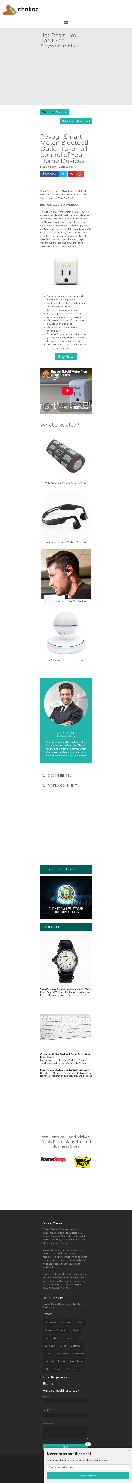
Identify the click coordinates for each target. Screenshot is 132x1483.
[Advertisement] (86, 75)
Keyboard (78, 1353)
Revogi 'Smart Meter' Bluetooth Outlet (61, 190)
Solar (47, 1368)
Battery (49, 1330)
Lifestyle (49, 1361)
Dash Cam (50, 1345)
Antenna (79, 1322)
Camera (76, 1330)
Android (66, 1322)
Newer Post (83, 120)
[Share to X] (63, 174)
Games (48, 1353)
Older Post (68, 120)
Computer (71, 1337)
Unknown (51, 166)
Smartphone (76, 1361)
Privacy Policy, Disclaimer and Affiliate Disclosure (64, 1070)
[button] (88, 1453)
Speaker (58, 1368)
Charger (57, 1337)
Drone (63, 1345)
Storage (71, 1368)
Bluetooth (61, 112)
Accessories (51, 1322)
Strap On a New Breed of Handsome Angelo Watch (65, 989)
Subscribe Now (88, 1475)
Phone (61, 1361)
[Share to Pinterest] (72, 174)
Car (46, 1337)
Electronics (77, 1345)
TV (82, 1368)
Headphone (62, 1353)
